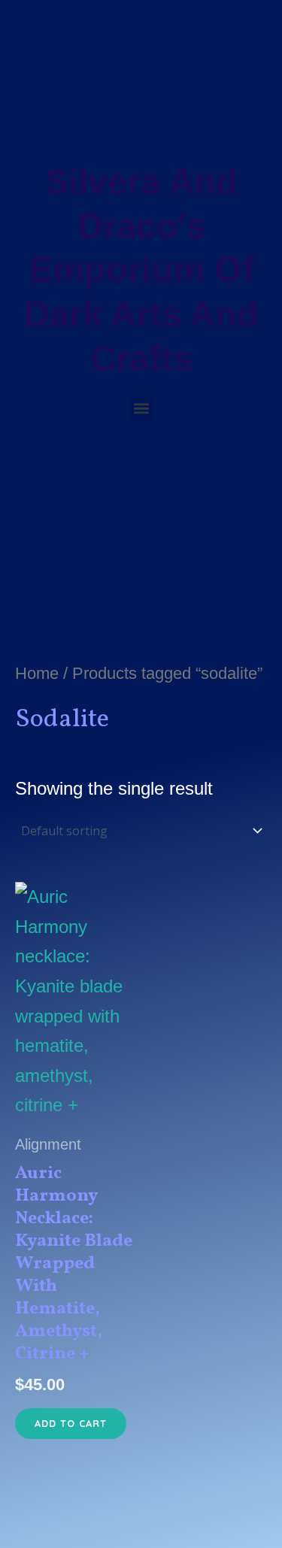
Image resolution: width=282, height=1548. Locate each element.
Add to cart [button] (71, 1423)
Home (37, 673)
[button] (141, 408)
